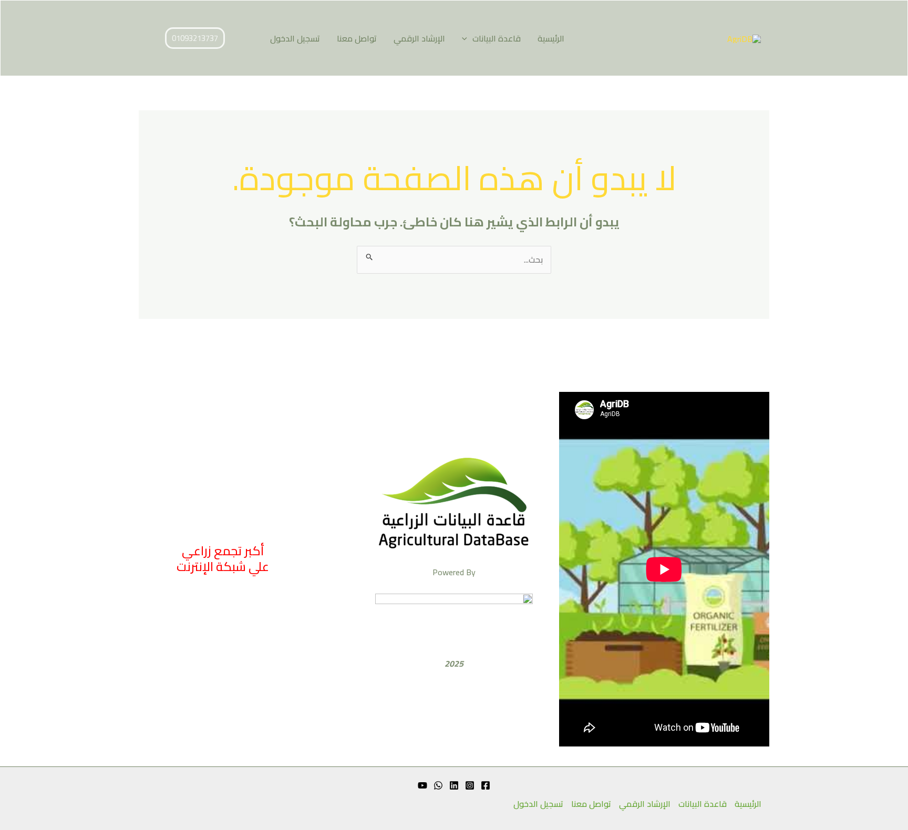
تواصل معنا (357, 38)
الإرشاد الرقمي (419, 38)
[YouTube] (422, 785)
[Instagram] (469, 785)
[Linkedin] (454, 785)
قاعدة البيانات (496, 38)
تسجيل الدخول (295, 38)
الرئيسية (551, 38)
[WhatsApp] (438, 785)
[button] (467, 38)
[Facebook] (485, 785)
